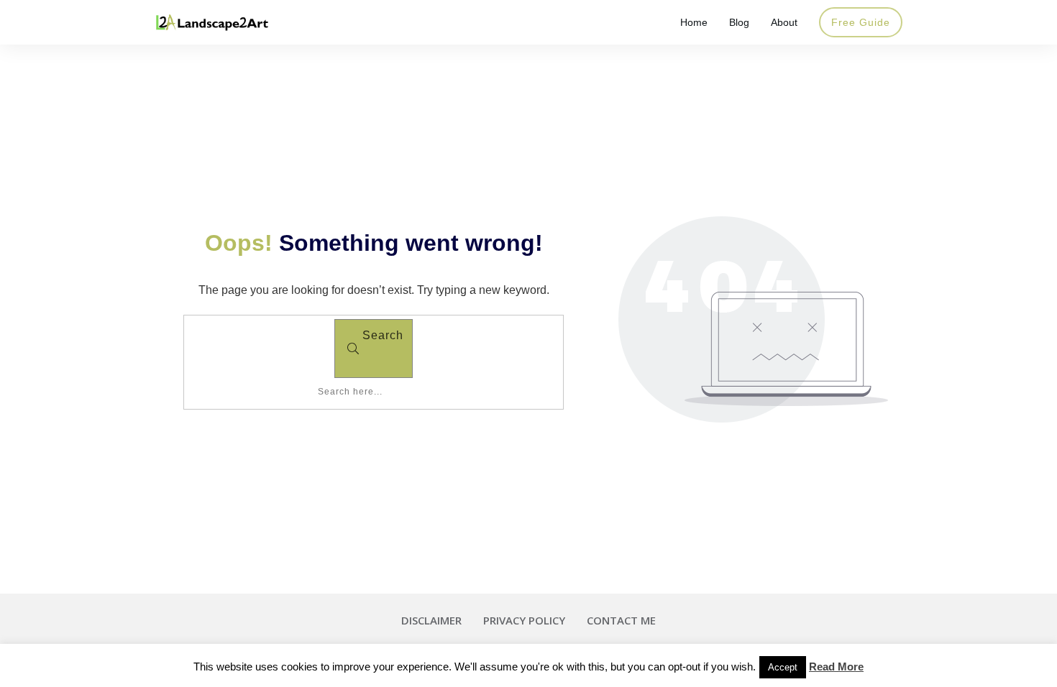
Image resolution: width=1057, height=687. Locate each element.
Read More (836, 666)
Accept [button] (782, 667)
